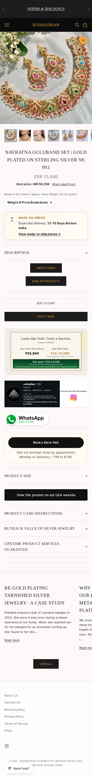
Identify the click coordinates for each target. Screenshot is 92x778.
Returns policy (14, 709)
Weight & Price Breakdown (29, 202)
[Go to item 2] (25, 135)
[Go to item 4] (53, 135)
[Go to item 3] (39, 135)
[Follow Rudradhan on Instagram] (46, 394)
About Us (11, 695)
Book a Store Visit (46, 442)
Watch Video (46, 268)
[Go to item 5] (68, 135)
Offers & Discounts (46, 9)
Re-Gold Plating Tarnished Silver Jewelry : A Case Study (34, 595)
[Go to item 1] (10, 135)
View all (46, 664)
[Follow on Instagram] (6, 746)
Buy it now (46, 316)
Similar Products (46, 281)
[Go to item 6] (82, 135)
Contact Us (12, 702)
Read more (12, 640)
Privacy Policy (14, 716)
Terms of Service (16, 723)
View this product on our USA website (46, 495)
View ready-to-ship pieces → (40, 234)
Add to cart (46, 303)
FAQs (8, 730)
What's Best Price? (63, 184)
